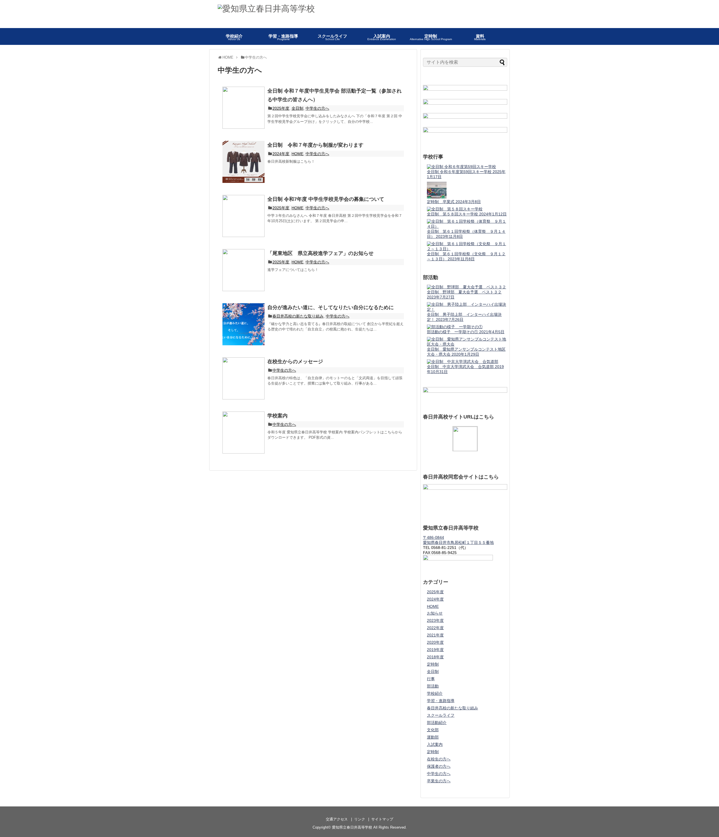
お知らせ (435, 613)
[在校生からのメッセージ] (243, 378)
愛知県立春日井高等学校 (352, 827)
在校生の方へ (438, 759)
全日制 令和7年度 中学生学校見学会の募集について (325, 199)
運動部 (433, 737)
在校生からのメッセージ (295, 361)
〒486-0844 (433, 537)
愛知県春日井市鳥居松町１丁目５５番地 (458, 542)
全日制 (297, 108)
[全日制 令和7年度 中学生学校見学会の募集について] (243, 216)
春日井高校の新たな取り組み (298, 316)
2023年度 (435, 620)
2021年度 (435, 635)
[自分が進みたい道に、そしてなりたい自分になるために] (243, 324)
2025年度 (280, 108)
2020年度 (435, 642)
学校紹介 (435, 693)
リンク (359, 819)
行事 (431, 679)
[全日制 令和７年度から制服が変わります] (243, 162)
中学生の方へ (317, 108)
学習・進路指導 (440, 700)
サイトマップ (382, 819)
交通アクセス (337, 819)
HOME (297, 153)
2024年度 (280, 153)
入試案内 (435, 744)
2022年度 (435, 628)
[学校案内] (243, 432)
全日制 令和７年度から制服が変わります (315, 145)
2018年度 (435, 657)
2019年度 (435, 649)
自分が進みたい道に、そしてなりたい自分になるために (330, 307)
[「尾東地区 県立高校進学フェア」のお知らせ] (243, 270)
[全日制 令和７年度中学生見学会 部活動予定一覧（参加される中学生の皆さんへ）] (243, 108)
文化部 (433, 730)
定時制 (433, 664)
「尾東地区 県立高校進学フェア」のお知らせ (320, 253)
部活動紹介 (437, 722)
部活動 (433, 686)
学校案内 (277, 415)
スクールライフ (440, 715)
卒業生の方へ (438, 781)
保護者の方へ (438, 766)
